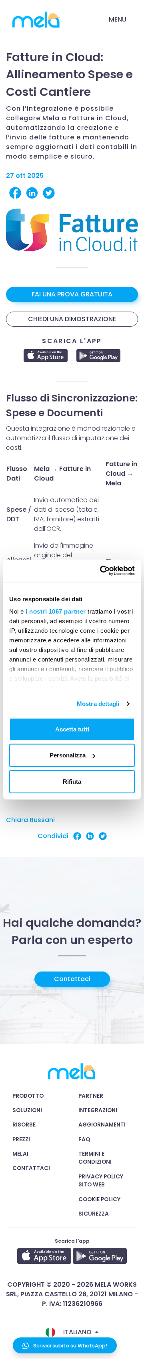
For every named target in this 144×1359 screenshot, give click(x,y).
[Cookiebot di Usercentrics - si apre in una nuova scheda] (101, 571)
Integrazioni (97, 1110)
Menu (117, 19)
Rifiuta (72, 781)
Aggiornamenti (102, 1125)
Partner (90, 1096)
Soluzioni (27, 1110)
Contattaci (72, 978)
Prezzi (21, 1139)
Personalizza (68, 755)
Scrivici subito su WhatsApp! (69, 1345)
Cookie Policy (99, 1199)
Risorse (24, 1125)
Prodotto (28, 1096)
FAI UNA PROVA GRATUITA (72, 294)
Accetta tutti (72, 728)
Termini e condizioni (95, 1158)
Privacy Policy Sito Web (100, 1180)
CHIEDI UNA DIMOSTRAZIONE (72, 319)
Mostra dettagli (98, 703)
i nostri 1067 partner (56, 611)
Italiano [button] (77, 1332)
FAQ (84, 1139)
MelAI (20, 1154)
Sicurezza (93, 1214)
